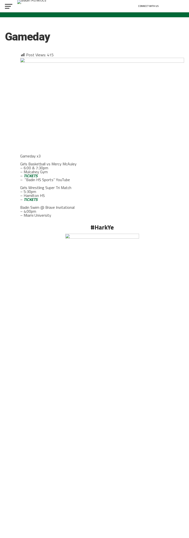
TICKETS (31, 176)
